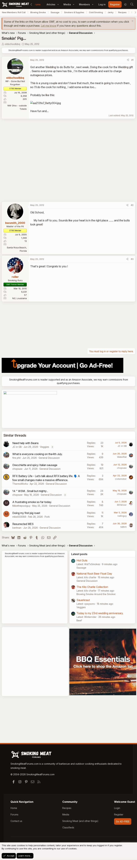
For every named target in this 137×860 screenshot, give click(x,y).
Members (84, 4)
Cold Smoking (96, 12)
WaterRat (122, 457)
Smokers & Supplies (74, 12)
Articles (51, 4)
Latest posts (79, 554)
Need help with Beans (25, 443)
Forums (36, 4)
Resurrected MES (23, 524)
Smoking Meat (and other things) (80, 821)
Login (117, 808)
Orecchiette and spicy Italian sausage (34, 465)
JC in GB (17, 446)
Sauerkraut (83, 600)
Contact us (16, 821)
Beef (79, 620)
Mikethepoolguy (21, 505)
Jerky (110, 12)
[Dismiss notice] (132, 21)
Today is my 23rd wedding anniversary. (100, 613)
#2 (132, 205)
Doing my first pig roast (26, 513)
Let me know (48, 25)
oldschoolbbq (12, 44)
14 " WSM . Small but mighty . (30, 491)
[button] (58, 4)
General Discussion (49, 457)
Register (118, 814)
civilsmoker (121, 479)
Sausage (55, 12)
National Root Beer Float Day (94, 573)
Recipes (122, 12)
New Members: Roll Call (14, 12)
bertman (16, 527)
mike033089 (19, 516)
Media (67, 4)
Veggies (44, 446)
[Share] (128, 60)
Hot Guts (82, 560)
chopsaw (17, 468)
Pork (47, 516)
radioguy (122, 515)
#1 (132, 60)
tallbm (123, 526)
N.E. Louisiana (19, 298)
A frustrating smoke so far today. (32, 502)
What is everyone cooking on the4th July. (37, 454)
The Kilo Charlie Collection (92, 587)
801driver (122, 504)
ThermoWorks (20, 483)
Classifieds (68, 827)
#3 (132, 259)
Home (14, 808)
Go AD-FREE (122, 821)
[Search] (131, 4)
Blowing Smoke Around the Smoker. (96, 594)
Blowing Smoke (38, 12)
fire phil (16, 457)
